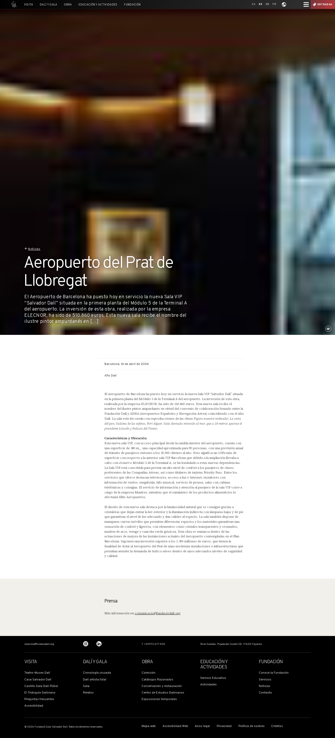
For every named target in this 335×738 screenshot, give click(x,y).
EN (267, 4)
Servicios (265, 679)
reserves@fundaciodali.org (39, 644)
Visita (28, 5)
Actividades (208, 684)
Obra (68, 5)
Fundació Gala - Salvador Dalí (13, 4)
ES (260, 4)
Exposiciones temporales (159, 699)
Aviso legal (202, 726)
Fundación (132, 5)
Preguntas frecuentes (39, 699)
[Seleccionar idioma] (284, 4)
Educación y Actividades (98, 5)
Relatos (88, 693)
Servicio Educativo (213, 678)
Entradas (324, 4)
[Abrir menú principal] (306, 4)
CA (254, 4)
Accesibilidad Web (175, 726)
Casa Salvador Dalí (37, 679)
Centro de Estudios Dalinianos (163, 693)
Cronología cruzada (97, 673)
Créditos (277, 726)
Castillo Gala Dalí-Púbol (41, 686)
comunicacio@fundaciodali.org (157, 613)
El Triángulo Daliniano (39, 693)
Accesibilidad (33, 706)
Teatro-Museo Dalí (37, 673)
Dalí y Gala (48, 5)
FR (274, 4)
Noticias (34, 249)
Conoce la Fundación (274, 673)
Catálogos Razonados (157, 679)
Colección (148, 673)
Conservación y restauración (162, 686)
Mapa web (149, 726)
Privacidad (224, 726)
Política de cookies (251, 726)
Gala (86, 686)
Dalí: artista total (94, 679)
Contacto (265, 693)
